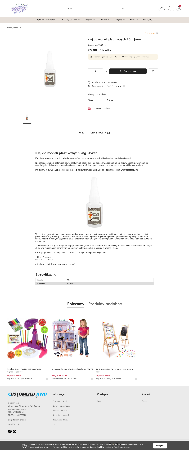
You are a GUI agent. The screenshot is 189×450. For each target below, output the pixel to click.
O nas (99, 401)
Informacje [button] (59, 394)
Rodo (55, 424)
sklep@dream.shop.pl (17, 419)
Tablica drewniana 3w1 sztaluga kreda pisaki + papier (114, 370)
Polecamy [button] (75, 304)
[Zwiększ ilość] (101, 71)
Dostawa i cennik (60, 401)
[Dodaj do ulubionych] (153, 71)
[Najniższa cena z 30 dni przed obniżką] (47, 379)
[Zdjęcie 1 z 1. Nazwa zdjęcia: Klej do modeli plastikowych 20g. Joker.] (27, 117)
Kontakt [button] (146, 394)
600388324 (13, 424)
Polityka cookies (60, 410)
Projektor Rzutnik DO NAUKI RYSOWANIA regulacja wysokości (24, 370)
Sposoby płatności (61, 415)
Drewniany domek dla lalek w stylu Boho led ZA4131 (72, 369)
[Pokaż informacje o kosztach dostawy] (123, 86)
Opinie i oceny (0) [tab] (100, 132)
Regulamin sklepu (60, 419)
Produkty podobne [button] (105, 304)
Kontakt (145, 401)
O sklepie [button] (102, 394)
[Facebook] (10, 431)
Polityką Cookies (70, 444)
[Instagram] (14, 431)
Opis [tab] (81, 132)
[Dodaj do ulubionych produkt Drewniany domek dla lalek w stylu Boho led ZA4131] (90, 314)
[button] (47, 20)
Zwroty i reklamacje (61, 405)
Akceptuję (160, 445)
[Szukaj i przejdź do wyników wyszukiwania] (123, 8)
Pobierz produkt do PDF (102, 108)
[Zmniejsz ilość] (90, 71)
